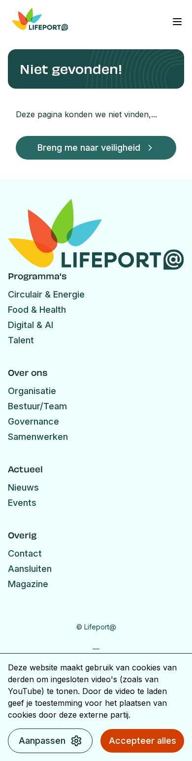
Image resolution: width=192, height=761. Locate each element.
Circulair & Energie (46, 294)
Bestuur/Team (37, 406)
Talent (21, 340)
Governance (33, 421)
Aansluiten (30, 568)
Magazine (28, 584)
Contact (25, 553)
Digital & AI (30, 325)
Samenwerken (38, 436)
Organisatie (32, 391)
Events (22, 502)
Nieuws (23, 487)
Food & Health (37, 309)
